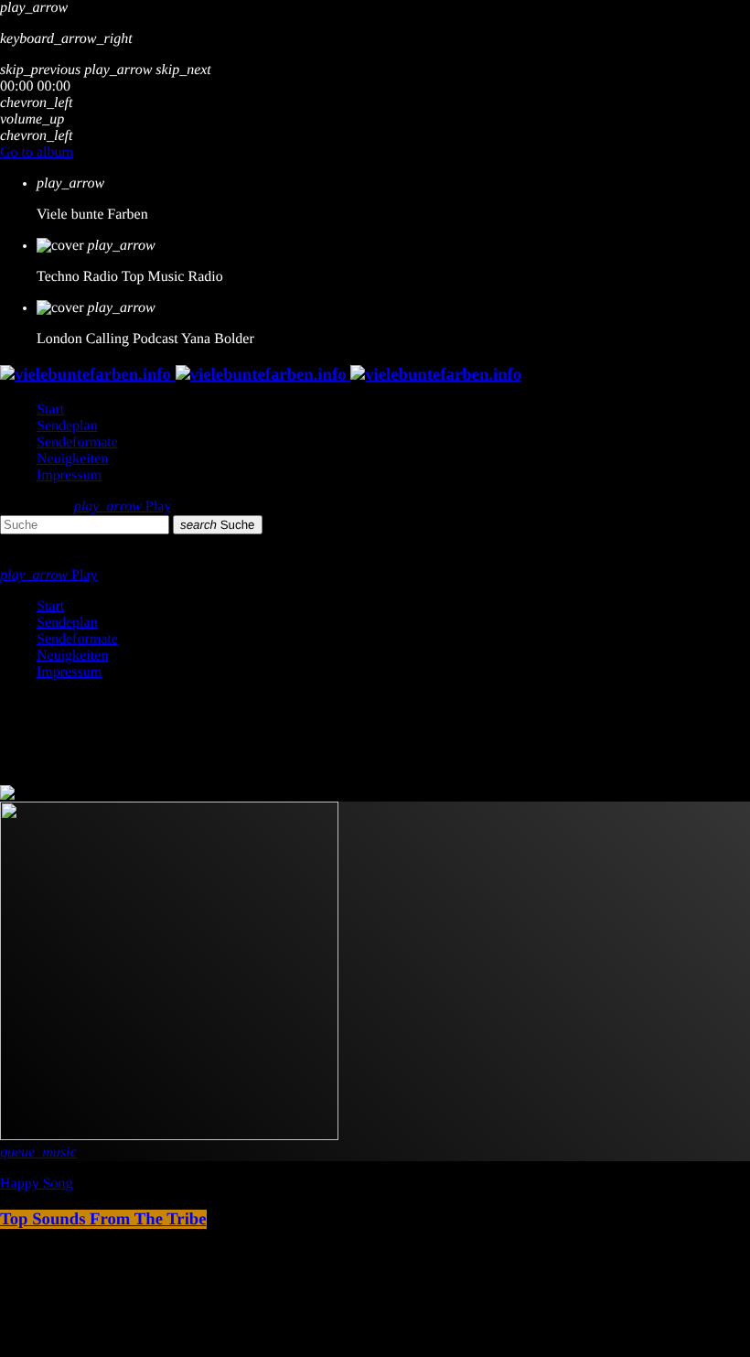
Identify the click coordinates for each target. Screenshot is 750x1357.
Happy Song (36, 1183)
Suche (217, 525)
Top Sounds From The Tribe (103, 1219)
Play (123, 506)
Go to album (36, 152)
